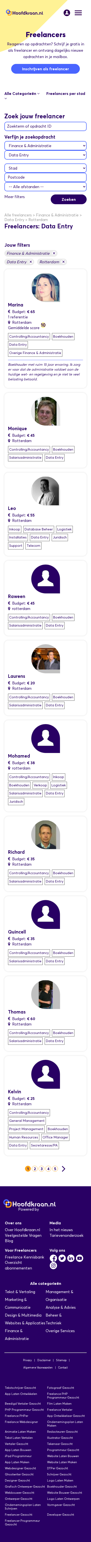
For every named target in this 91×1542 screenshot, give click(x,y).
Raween (16, 596)
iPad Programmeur (18, 1456)
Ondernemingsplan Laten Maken (65, 1423)
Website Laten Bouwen (63, 1456)
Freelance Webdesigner (21, 1422)
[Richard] (45, 834)
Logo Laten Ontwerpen (63, 1499)
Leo (12, 508)
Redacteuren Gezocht (62, 1431)
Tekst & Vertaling (20, 1291)
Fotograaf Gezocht (60, 1388)
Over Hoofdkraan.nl (22, 1230)
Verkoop (40, 785)
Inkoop (14, 529)
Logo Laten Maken (60, 1480)
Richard (16, 852)
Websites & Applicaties (25, 1323)
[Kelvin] (45, 1074)
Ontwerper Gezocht (18, 1499)
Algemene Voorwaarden (38, 1367)
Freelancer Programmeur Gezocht (22, 1522)
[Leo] (45, 490)
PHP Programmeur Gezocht (24, 1409)
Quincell (17, 932)
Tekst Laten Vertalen (19, 1438)
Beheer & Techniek (54, 1319)
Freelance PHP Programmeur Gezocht (63, 1395)
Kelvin (14, 1092)
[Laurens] (45, 658)
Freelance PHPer (16, 1416)
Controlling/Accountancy (29, 337)
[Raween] (45, 578)
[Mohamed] (45, 738)
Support (15, 546)
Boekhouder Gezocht (62, 1486)
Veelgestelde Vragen (23, 1235)
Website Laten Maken (62, 1462)
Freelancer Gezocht (18, 1514)
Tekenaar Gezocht (60, 1444)
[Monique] (45, 410)
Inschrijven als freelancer (45, 68)
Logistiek (64, 529)
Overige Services (60, 1331)
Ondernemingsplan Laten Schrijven (23, 1506)
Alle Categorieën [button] (20, 93)
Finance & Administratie (31, 253)
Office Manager (55, 1137)
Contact (63, 1367)
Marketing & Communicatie (18, 1303)
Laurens (16, 676)
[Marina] (45, 287)
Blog (9, 1240)
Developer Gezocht (60, 1514)
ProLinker (48, 1209)
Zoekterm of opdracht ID (29, 126)
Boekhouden (63, 337)
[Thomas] (45, 994)
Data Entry (19, 262)
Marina (15, 305)
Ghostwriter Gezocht (19, 1474)
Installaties (18, 537)
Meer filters (14, 196)
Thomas (17, 1012)
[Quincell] (45, 914)
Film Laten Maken (59, 1403)
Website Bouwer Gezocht (64, 1492)
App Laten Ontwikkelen (21, 1394)
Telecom (33, 546)
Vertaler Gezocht (16, 1444)
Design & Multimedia (23, 1315)
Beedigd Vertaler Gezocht (23, 1403)
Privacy (27, 1360)
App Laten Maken (17, 1462)
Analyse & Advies (61, 1307)
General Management (27, 1121)
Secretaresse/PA (44, 1145)
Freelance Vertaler (59, 1409)
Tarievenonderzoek (66, 1235)
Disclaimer (44, 1360)
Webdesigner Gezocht (20, 1468)
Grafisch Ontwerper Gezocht (25, 1486)
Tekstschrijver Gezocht (20, 1388)
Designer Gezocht (17, 1480)
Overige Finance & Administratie (35, 353)
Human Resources (23, 1137)
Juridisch (60, 537)
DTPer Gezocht (57, 1468)
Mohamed (19, 756)
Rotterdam (52, 262)
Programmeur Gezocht (63, 1450)
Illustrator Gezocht (60, 1438)
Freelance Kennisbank (24, 1257)
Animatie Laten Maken (20, 1431)
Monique (17, 428)
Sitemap (61, 1360)
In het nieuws (61, 1230)
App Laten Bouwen (18, 1450)
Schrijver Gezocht (59, 1474)
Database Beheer (39, 529)
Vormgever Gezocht (61, 1505)
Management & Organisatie (59, 1295)
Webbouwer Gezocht (19, 1492)
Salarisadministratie (25, 458)
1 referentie (18, 317)
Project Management (26, 1129)
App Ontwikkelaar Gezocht (66, 1416)
